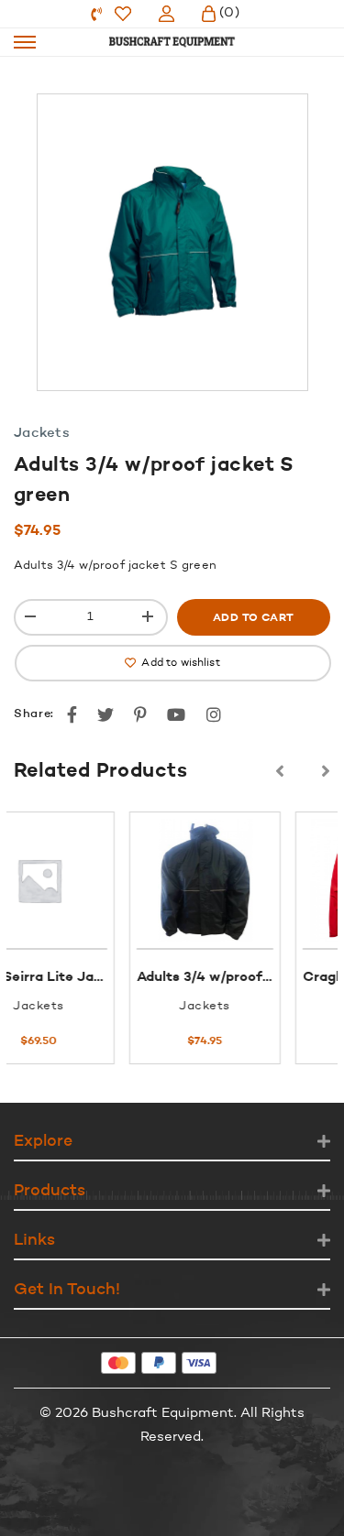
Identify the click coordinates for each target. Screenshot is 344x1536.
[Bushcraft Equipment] (172, 42)
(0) (229, 13)
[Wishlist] (123, 13)
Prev (280, 771)
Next (325, 771)
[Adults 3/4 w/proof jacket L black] (124, 880)
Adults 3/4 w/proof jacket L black (168, 978)
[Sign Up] (166, 13)
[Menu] (25, 42)
